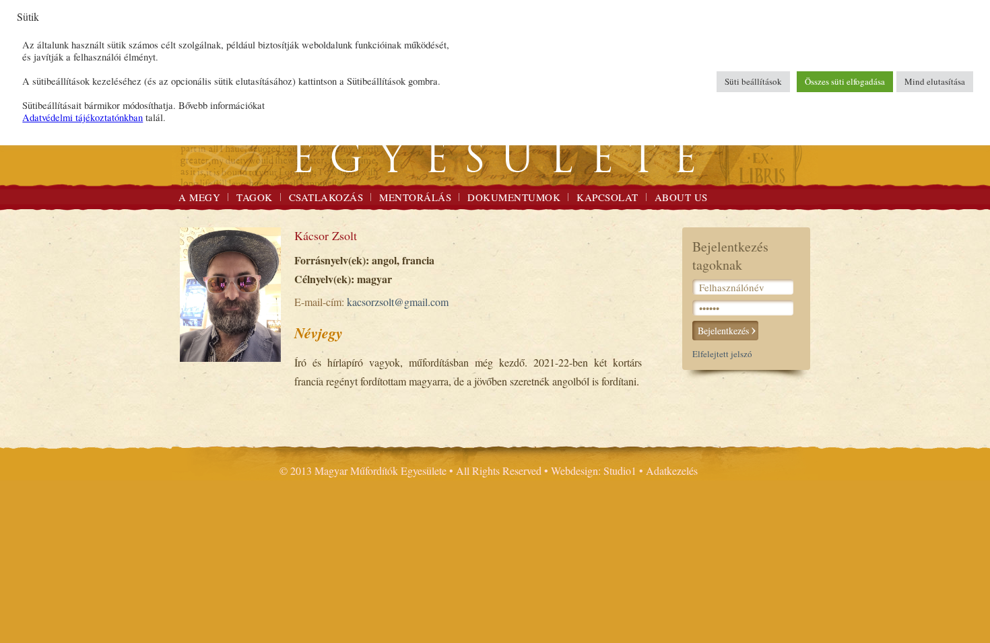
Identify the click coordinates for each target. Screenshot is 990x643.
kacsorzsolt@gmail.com (398, 302)
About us (681, 197)
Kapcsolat (607, 197)
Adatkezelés (672, 470)
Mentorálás (415, 197)
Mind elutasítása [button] (934, 81)
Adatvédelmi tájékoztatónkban (82, 117)
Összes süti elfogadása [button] (845, 81)
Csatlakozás (326, 197)
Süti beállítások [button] (753, 81)
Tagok (254, 197)
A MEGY (199, 197)
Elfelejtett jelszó (722, 354)
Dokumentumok (513, 197)
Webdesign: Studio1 (593, 470)
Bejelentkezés (723, 330)
